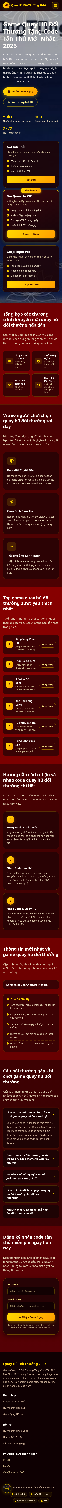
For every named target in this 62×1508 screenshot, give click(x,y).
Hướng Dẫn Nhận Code (15, 1430)
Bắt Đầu (31, 179)
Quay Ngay (47, 644)
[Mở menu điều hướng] (55, 5)
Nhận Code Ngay (22, 91)
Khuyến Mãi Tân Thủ (14, 1401)
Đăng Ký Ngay (31, 233)
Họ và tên (12, 1284)
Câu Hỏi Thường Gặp (14, 1443)
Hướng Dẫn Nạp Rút (14, 1407)
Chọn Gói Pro (31, 284)
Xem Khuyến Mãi (22, 102)
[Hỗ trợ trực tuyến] (7, 1488)
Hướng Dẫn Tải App (13, 1437)
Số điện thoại (14, 1299)
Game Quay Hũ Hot (13, 1414)
